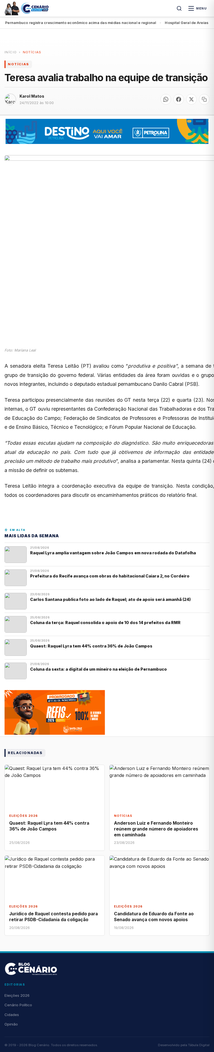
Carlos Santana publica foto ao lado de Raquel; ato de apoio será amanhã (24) (110, 599)
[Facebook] (178, 99)
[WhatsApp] (165, 99)
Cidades (11, 1014)
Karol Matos (32, 96)
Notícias (32, 52)
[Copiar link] (204, 99)
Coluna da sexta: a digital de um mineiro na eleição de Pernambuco (98, 669)
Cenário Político (18, 1005)
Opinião (11, 1024)
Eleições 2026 (17, 995)
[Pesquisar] (179, 8)
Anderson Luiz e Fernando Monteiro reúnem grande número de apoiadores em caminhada (156, 828)
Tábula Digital (199, 1045)
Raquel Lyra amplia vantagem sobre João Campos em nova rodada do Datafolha (113, 552)
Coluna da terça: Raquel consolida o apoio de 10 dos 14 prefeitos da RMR (105, 622)
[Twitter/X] (191, 99)
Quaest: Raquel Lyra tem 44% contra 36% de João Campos (91, 646)
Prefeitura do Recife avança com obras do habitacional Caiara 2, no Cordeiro (110, 576)
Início (10, 52)
